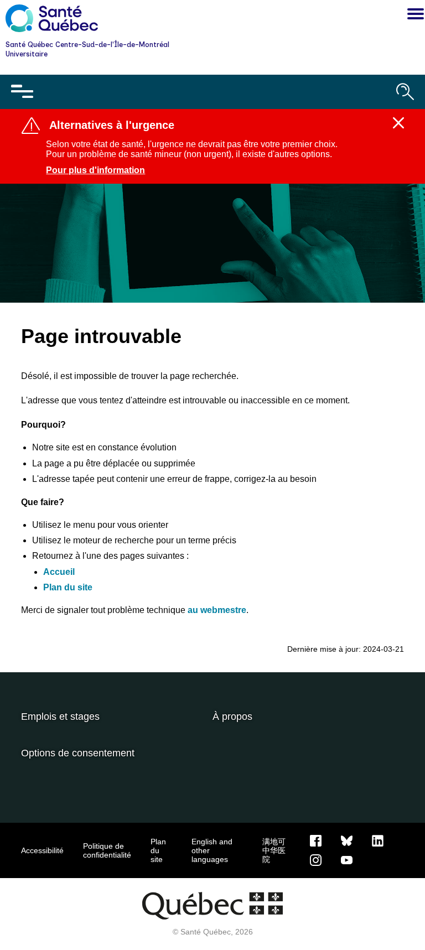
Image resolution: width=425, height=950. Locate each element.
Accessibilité (42, 850)
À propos (232, 716)
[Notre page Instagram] (316, 859)
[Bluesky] (347, 839)
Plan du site (67, 587)
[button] (413, 15)
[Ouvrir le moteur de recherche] (405, 92)
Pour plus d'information (95, 170)
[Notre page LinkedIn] (377, 839)
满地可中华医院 (274, 850)
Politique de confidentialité (107, 850)
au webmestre (217, 610)
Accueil (59, 572)
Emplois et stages (60, 716)
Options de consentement (77, 753)
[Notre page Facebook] (316, 839)
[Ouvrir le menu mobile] (22, 92)
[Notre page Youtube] (347, 859)
